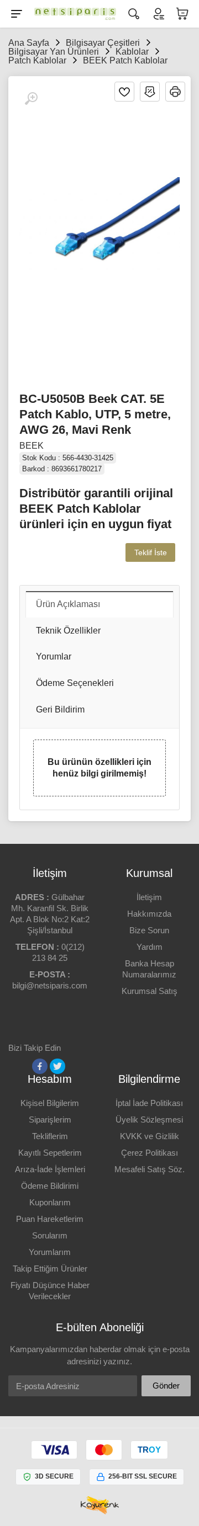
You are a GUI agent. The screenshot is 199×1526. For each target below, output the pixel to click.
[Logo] (75, 14)
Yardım (150, 946)
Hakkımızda (149, 913)
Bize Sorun (149, 930)
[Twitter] (57, 1066)
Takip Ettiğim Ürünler (50, 1268)
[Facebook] (40, 1066)
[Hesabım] (158, 14)
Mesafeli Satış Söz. (149, 1169)
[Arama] (134, 14)
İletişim (149, 897)
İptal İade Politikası (149, 1103)
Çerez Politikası (149, 1152)
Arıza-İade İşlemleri (50, 1169)
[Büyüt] (31, 98)
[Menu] (16, 14)
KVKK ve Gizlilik (149, 1136)
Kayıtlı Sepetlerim (50, 1152)
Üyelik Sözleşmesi (149, 1119)
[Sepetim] (182, 14)
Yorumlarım (50, 1252)
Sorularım (49, 1235)
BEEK (31, 445)
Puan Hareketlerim (49, 1219)
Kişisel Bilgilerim (49, 1103)
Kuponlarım (50, 1202)
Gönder (166, 1385)
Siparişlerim (50, 1119)
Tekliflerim (50, 1136)
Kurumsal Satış (149, 991)
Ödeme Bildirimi (49, 1185)
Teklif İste (150, 552)
